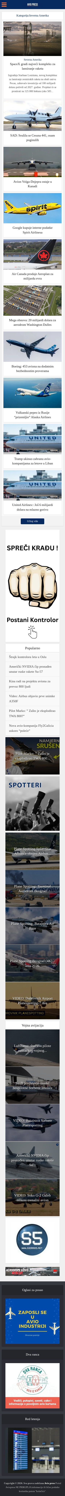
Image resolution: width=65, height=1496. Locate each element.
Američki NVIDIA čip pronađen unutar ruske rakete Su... (32, 1160)
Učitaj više (32, 521)
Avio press (49, 1483)
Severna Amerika (32, 59)
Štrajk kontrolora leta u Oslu (27, 657)
